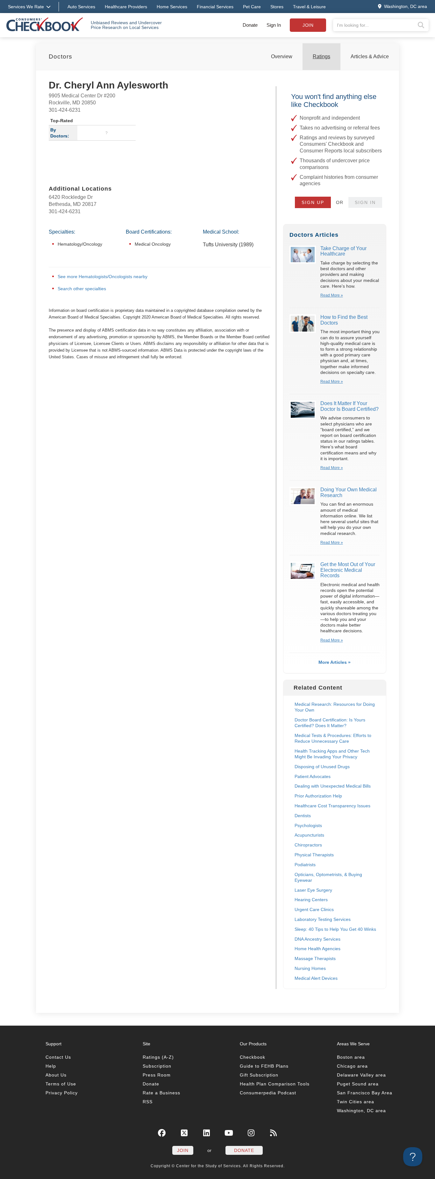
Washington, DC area (361, 1110)
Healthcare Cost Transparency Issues (332, 805)
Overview (281, 56)
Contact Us (58, 1057)
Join (308, 25)
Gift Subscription (259, 1074)
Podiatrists (305, 864)
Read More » (331, 295)
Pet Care (252, 6)
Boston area (351, 1057)
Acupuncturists (309, 835)
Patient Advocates (313, 776)
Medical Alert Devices (316, 978)
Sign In (274, 25)
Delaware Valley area (361, 1074)
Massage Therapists (315, 958)
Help (51, 1066)
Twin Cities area (355, 1101)
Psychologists (308, 825)
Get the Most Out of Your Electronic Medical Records (347, 570)
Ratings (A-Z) (158, 1057)
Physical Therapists (314, 854)
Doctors (60, 56)
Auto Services (81, 6)
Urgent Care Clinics (314, 909)
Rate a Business (161, 1092)
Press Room (157, 1074)
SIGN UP (313, 202)
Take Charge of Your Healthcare (343, 251)
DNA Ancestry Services (317, 939)
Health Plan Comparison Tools (275, 1083)
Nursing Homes (310, 968)
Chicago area (352, 1066)
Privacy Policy (62, 1092)
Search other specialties (82, 288)
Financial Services (215, 6)
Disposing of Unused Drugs (322, 766)
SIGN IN (365, 202)
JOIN (183, 1150)
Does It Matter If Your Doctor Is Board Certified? (349, 406)
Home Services (172, 6)
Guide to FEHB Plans (264, 1066)
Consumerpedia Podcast (268, 1092)
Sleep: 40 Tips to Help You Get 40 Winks (335, 929)
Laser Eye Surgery (313, 890)
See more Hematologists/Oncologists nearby (102, 276)
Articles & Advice (370, 56)
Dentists (303, 815)
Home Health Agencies (317, 948)
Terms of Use (61, 1083)
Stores (276, 6)
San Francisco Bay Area (364, 1092)
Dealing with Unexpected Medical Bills (333, 786)
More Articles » (334, 662)
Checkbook (252, 1057)
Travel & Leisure (309, 6)
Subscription (157, 1066)
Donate (250, 25)
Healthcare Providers (126, 6)
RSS (148, 1101)
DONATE (244, 1150)
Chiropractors (308, 844)
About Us (56, 1074)
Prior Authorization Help (318, 795)
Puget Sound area (358, 1083)
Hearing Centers (311, 899)
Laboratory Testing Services (323, 919)
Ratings (321, 56)
